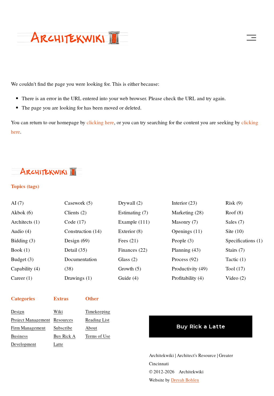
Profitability (187, 277)
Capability (24, 268)
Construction (82, 230)
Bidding (22, 240)
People (182, 240)
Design (76, 240)
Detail (74, 249)
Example (133, 221)
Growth (128, 268)
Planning (185, 249)
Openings (186, 230)
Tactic (235, 258)
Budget (21, 258)
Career (21, 277)
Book (19, 249)
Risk (233, 202)
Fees (127, 240)
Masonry (184, 221)
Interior (183, 202)
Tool (234, 268)
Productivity (189, 268)
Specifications (243, 240)
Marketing (187, 212)
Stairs (234, 249)
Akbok (21, 212)
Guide (127, 277)
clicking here (100, 122)
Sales (234, 221)
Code (74, 221)
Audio (20, 230)
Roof (233, 212)
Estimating (132, 212)
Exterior (129, 230)
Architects (24, 221)
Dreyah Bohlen (185, 380)
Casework (77, 202)
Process (184, 258)
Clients (74, 212)
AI (16, 202)
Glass (127, 258)
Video (235, 277)
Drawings (77, 277)
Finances (132, 249)
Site (234, 230)
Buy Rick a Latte (200, 326)
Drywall (129, 202)
